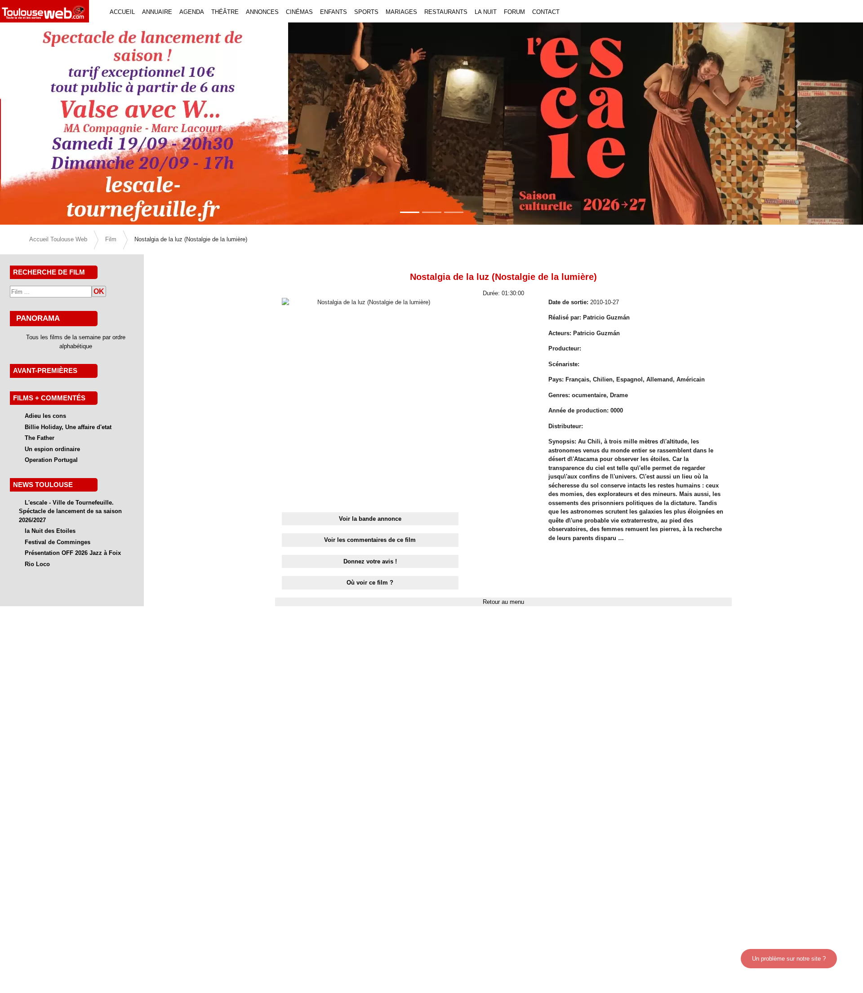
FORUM (514, 12)
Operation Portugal (51, 460)
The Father (39, 437)
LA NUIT (486, 12)
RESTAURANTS (445, 12)
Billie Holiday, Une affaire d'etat (68, 427)
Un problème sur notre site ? (789, 958)
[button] (64, 123)
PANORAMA (38, 318)
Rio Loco (37, 564)
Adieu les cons (45, 415)
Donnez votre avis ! (370, 561)
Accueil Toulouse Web (58, 239)
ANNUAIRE (157, 12)
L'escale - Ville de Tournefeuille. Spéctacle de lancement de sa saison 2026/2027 (70, 511)
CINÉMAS (299, 12)
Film (110, 239)
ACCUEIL (122, 12)
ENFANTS (333, 12)
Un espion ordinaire (52, 449)
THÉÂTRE (225, 12)
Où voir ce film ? (370, 582)
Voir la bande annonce (370, 518)
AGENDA (191, 12)
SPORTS (366, 12)
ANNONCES (262, 12)
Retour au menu (503, 601)
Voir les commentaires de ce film (370, 539)
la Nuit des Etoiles (50, 531)
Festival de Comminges (57, 542)
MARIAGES (401, 12)
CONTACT (546, 12)
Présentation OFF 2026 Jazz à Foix (73, 553)
